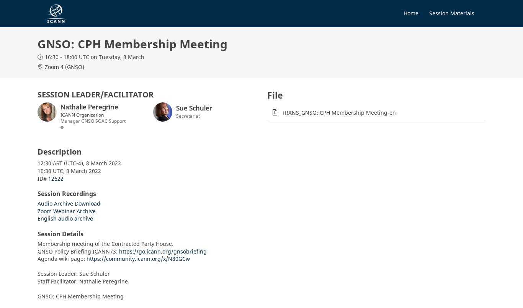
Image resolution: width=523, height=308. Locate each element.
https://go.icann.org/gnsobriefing (163, 251)
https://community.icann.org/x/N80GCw (138, 258)
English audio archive (65, 218)
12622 (56, 178)
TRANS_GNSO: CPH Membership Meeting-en (339, 112)
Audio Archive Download (69, 203)
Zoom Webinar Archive (67, 211)
